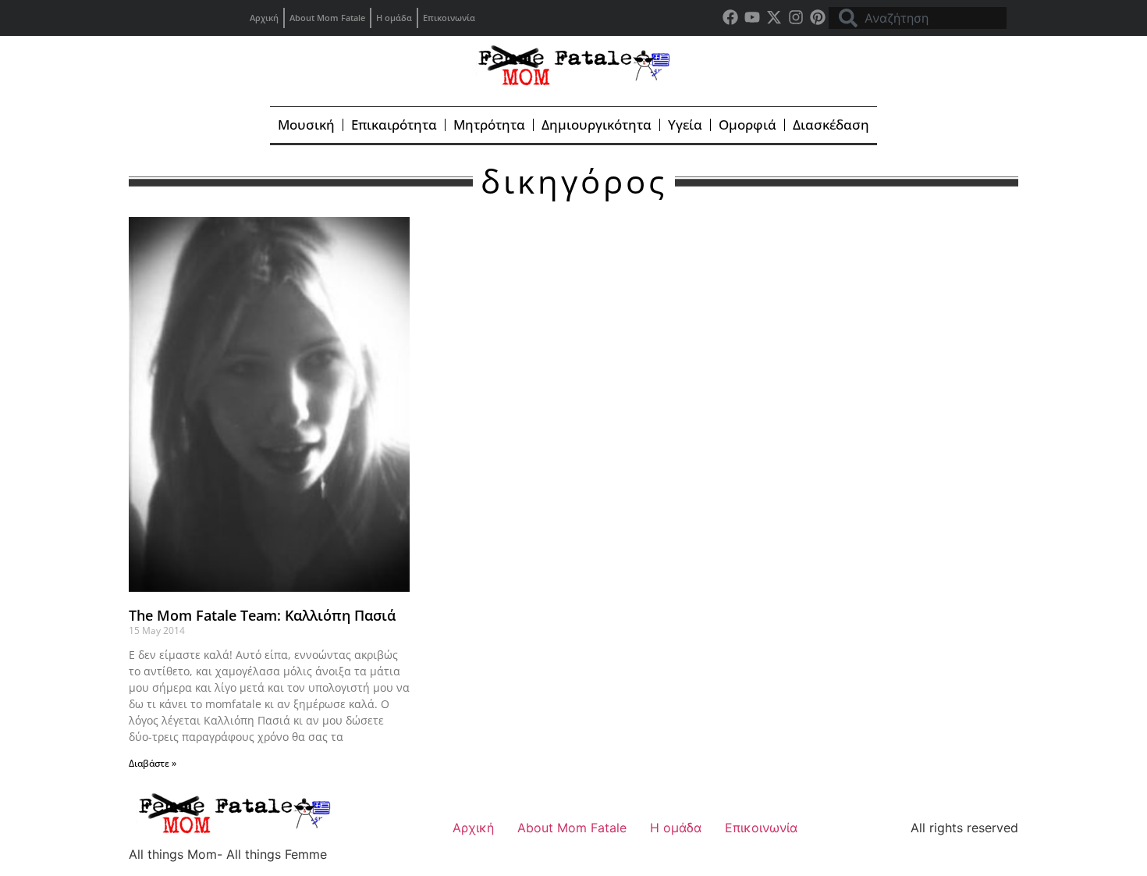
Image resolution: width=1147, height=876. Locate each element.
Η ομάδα (394, 17)
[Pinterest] (818, 17)
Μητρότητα (489, 125)
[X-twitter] (774, 17)
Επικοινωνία (449, 17)
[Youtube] (752, 17)
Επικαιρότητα (394, 125)
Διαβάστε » (152, 763)
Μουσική (306, 125)
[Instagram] (796, 17)
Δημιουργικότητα (597, 125)
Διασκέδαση (831, 125)
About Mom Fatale (327, 17)
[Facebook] (730, 17)
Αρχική (264, 17)
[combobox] (918, 18)
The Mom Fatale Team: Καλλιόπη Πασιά (262, 615)
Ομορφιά (747, 125)
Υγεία (685, 125)
